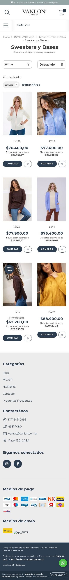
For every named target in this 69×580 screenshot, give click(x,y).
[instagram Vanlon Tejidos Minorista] (7, 464)
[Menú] (6, 25)
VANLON (23, 25)
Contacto (9, 393)
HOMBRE (9, 386)
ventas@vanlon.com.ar (23, 433)
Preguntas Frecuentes (17, 400)
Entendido (58, 575)
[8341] (62, 249)
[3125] (28, 249)
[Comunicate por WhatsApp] (63, 563)
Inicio (6, 37)
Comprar (12, 164)
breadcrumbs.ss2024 (52, 37)
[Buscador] (7, 12)
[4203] (62, 164)
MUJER (8, 379)
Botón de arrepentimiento (27, 559)
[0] (61, 13)
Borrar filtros (31, 84)
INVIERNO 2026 (24, 37)
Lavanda (9, 85)
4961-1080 (15, 426)
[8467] (62, 335)
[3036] (28, 164)
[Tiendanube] (14, 565)
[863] (28, 338)
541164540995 (17, 419)
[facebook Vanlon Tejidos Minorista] (18, 464)
